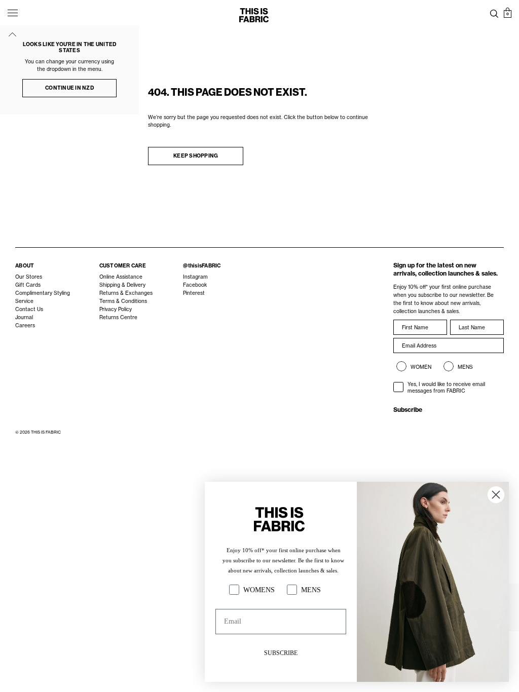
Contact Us (29, 309)
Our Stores (28, 277)
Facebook (195, 285)
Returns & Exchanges (126, 293)
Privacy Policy (115, 309)
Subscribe (407, 409)
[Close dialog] (496, 495)
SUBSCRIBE (281, 653)
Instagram (195, 277)
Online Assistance (120, 277)
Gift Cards (28, 285)
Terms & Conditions (123, 301)
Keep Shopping (195, 155)
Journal (24, 317)
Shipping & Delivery (122, 285)
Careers (25, 325)
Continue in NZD (69, 88)
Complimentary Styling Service (42, 297)
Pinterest (194, 293)
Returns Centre (118, 317)
